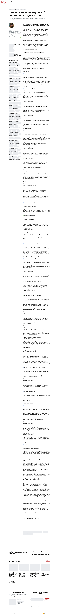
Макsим (20, 138)
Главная (19, 5)
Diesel (10, 75)
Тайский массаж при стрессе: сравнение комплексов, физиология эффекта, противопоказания (19, 596)
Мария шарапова (11, 140)
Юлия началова (18, 159)
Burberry (16, 68)
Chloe (10, 73)
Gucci (20, 81)
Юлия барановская (11, 159)
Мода (36, 5)
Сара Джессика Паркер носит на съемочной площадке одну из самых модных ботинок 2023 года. (41, 553)
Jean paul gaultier (11, 86)
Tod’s (19, 103)
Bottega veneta (11, 68)
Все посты (47, 560)
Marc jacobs (14, 92)
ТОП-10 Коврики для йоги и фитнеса (18, 50)
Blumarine (10, 67)
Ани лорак (17, 119)
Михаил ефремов (11, 143)
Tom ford (10, 105)
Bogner (15, 67)
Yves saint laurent (11, 113)
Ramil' (15, 100)
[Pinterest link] (9, 588)
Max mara (10, 94)
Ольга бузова (11, 146)
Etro (16, 78)
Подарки (39, 5)
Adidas (10, 62)
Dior (13, 75)
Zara (18, 9)
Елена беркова (11, 132)
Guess (10, 83)
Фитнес (16, 156)
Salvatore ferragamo (18, 102)
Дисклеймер (40, 606)
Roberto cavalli (11, 102)
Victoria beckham (15, 108)
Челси (24, 9)
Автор (10, 29)
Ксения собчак (11, 138)
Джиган (15, 127)
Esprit (14, 78)
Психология (20, 594)
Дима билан (10, 129)
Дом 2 (10, 130)
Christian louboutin (15, 73)
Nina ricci (10, 97)
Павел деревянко (11, 148)
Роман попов (15, 151)
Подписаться (47, 599)
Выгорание (15, 124)
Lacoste (14, 89)
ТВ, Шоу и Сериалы (31, 5)
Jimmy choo (17, 86)
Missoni (19, 94)
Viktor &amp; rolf (17, 110)
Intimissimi (14, 84)
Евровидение (14, 130)
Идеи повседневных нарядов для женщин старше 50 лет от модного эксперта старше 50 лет (34, 574)
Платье (21, 9)
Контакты (40, 607)
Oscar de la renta (15, 97)
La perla (10, 89)
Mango (15, 9)
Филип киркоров (11, 156)
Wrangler (17, 111)
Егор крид (18, 130)
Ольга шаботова (16, 146)
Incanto (10, 84)
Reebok (18, 100)
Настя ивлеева (17, 143)
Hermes (18, 83)
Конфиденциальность (33, 606)
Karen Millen (10, 9)
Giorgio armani (11, 81)
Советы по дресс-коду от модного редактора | (18, 553)
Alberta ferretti (15, 62)
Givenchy (16, 81)
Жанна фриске (16, 132)
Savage (10, 103)
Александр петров (11, 116)
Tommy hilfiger (15, 105)
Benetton (14, 65)
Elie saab (10, 78)
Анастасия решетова (12, 119)
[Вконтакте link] (10, 588)
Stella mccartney (15, 103)
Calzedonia (18, 70)
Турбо (17, 154)
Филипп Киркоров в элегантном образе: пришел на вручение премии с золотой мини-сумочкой (13, 574)
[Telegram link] (14, 588)
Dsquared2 (18, 76)
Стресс (10, 154)
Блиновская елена (16, 121)
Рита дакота (10, 151)
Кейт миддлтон (15, 135)
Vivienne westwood (12, 111)
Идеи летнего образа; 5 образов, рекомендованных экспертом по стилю (45, 574)
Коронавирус (10, 137)
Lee (17, 89)
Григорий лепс (11, 127)
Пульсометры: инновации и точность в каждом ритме (17, 55)
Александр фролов (18, 116)
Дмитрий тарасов (16, 129)
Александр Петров (20, 602)
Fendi (19, 78)
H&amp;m (14, 83)
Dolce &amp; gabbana (12, 76)
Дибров (19, 127)
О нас (46, 606)
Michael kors (15, 94)
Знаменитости (24, 5)
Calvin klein (14, 70)
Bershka (18, 65)
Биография (10, 121)
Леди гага (16, 138)
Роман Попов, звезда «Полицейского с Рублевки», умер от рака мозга (22, 606)
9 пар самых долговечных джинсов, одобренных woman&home (22, 574)
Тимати (13, 154)
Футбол (19, 156)
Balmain (10, 65)
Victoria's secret (11, 110)
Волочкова (10, 124)
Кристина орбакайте (16, 137)
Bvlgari (10, 70)
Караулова (10, 135)
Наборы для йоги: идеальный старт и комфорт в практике (17, 45)
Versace (10, 108)
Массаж (16, 140)
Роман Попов (19, 599)
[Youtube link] (12, 588)
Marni (18, 92)
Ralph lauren (11, 100)
